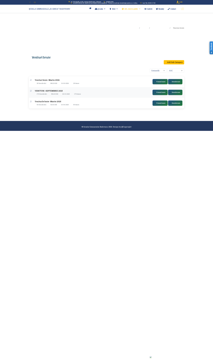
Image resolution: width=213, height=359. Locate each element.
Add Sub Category (175, 62)
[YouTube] (35, 2)
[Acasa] (90, 8)
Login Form (179, 2)
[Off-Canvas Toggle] (182, 9)
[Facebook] (30, 2)
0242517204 (109, 2)
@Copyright (126, 127)
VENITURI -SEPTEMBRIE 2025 (49, 91)
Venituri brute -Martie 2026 (47, 80)
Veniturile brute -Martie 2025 (48, 101)
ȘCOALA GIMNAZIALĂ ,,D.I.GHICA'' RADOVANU (49, 9)
